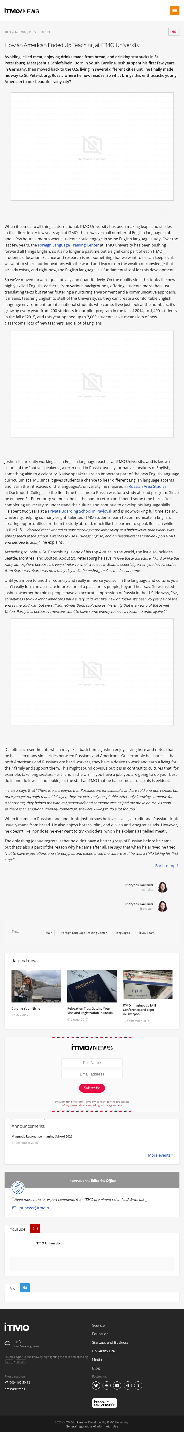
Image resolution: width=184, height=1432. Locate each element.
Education (100, 1334)
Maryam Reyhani (139, 885)
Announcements (28, 1126)
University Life (103, 1351)
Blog (96, 1368)
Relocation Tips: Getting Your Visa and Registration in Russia (90, 1010)
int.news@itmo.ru (35, 1208)
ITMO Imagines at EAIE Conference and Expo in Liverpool (139, 1009)
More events (159, 1155)
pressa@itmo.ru (16, 1389)
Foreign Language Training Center (68, 245)
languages (123, 933)
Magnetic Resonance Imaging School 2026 (42, 1136)
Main (49, 933)
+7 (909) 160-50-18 (17, 1382)
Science (98, 1325)
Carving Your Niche (26, 1008)
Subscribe (92, 1088)
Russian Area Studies (148, 486)
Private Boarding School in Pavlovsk (80, 511)
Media (97, 1360)
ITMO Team (147, 933)
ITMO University (48, 1243)
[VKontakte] (173, 31)
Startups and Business (110, 1342)
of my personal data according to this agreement (92, 1105)
